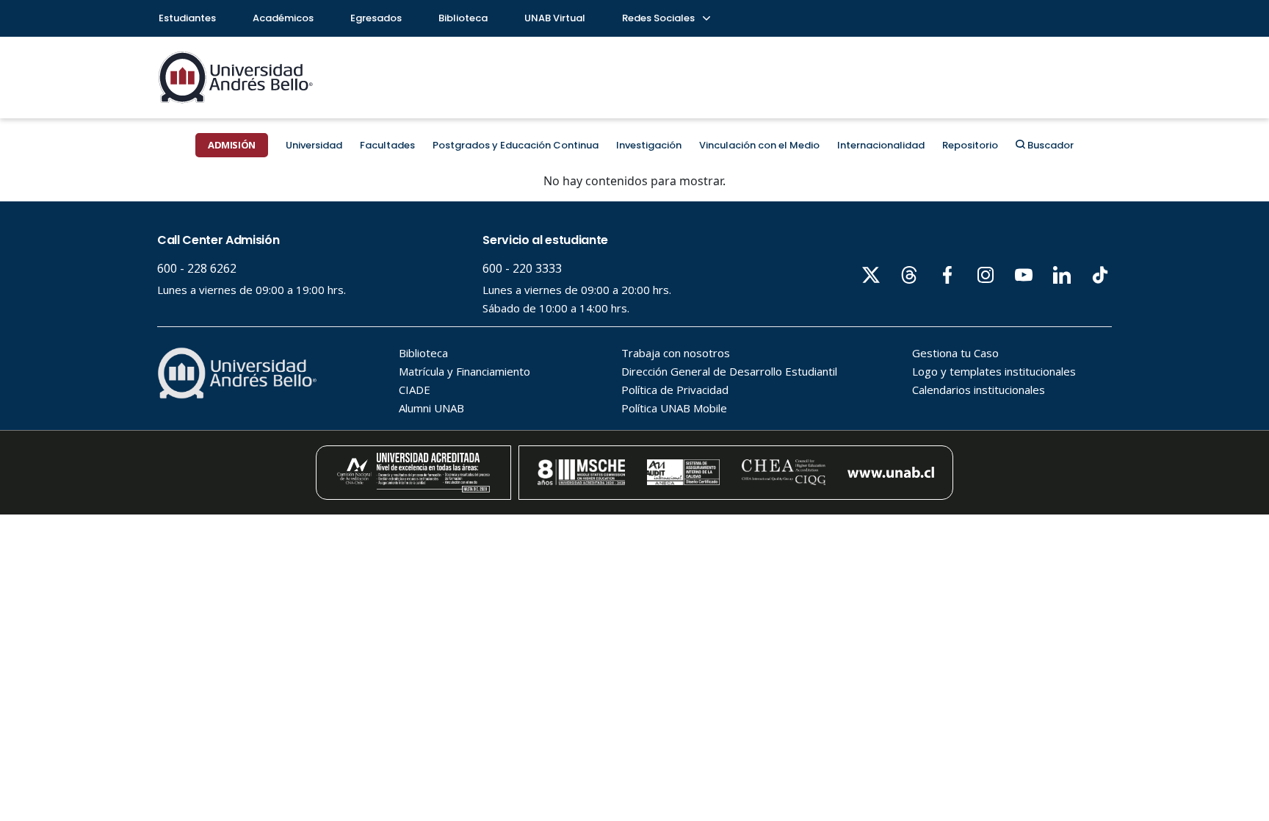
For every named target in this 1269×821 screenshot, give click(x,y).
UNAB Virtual (554, 18)
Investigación (649, 145)
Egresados (376, 18)
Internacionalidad (881, 145)
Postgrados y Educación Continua (516, 145)
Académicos (283, 18)
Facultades (387, 145)
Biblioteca (463, 18)
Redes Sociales (659, 18)
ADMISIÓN (232, 144)
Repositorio (970, 145)
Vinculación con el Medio (759, 145)
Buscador (1049, 145)
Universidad (314, 145)
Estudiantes (187, 18)
